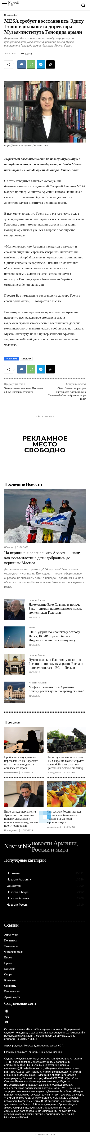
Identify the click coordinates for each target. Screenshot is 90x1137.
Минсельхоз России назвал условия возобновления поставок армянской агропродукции (64, 817)
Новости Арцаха (37, 600)
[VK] (21, 64)
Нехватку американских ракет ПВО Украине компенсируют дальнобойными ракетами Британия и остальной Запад (66, 762)
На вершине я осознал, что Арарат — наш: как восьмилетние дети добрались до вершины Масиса (42, 557)
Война (32, 627)
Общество (9, 547)
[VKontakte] (7, 1017)
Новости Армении (38, 683)
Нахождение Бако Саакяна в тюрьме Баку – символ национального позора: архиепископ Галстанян (56, 608)
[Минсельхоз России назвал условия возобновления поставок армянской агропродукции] (66, 794)
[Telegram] (41, 64)
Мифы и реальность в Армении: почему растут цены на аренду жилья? (56, 689)
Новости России (37, 655)
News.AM (26, 359)
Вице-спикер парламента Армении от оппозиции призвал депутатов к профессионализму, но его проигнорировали (21, 818)
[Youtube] (7, 1022)
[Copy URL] (50, 64)
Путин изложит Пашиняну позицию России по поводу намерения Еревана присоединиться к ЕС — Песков (56, 663)
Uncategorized (11, 15)
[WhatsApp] (31, 64)
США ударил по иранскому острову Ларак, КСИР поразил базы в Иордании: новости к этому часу (54, 636)
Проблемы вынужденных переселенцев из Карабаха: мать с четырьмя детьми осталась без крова (21, 762)
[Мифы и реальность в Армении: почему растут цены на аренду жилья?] (14, 692)
